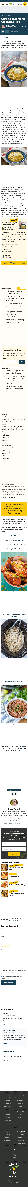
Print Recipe (5, 263)
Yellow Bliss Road (14, 4)
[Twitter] (12, 1177)
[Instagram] (18, 1177)
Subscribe (14, 854)
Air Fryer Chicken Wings (17, 885)
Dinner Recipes (7, 1103)
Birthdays (20, 1117)
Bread (7, 1123)
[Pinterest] (15, 1177)
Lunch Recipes (7, 1100)
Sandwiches (7, 1114)
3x (24, 288)
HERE (24, 746)
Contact (7, 1137)
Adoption (14, 1157)
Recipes (8, 15)
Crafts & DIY (21, 1132)
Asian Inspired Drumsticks (14, 549)
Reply (4, 1025)
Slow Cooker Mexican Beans (14, 681)
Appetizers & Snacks (7, 1109)
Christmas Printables (20, 1097)
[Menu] (3, 4)
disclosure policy (5, 37)
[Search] (25, 4)
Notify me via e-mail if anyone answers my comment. (12, 977)
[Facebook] (10, 1177)
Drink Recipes (7, 1125)
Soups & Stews (7, 1117)
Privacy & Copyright (14, 1182)
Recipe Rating (5, 944)
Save (21, 361)
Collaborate (7, 1140)
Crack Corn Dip (14, 876)
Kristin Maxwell (10, 25)
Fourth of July (20, 1111)
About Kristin (7, 1134)
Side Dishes (7, 1106)
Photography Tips (20, 1143)
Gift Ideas (20, 1137)
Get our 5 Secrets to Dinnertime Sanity (13, 0)
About (7, 1132)
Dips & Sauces (7, 1120)
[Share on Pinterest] (7, 31)
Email (5, 358)
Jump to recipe (14, 31)
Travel (14, 1152)
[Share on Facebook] (2, 31)
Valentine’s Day (21, 1109)
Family (14, 1149)
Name (3, 929)
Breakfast (7, 1097)
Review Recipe (23, 263)
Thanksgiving (20, 1100)
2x (21, 288)
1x (18, 288)
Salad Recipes (7, 1111)
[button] (2, 227)
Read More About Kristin (12, 824)
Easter (20, 1106)
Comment (4, 950)
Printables (21, 1095)
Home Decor (21, 1140)
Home (3, 15)
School (20, 1114)
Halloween (20, 1103)
